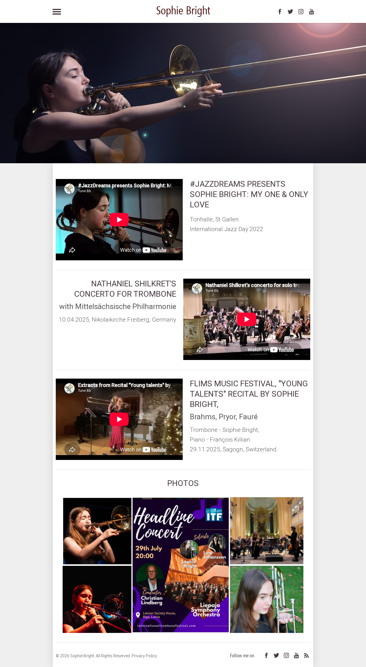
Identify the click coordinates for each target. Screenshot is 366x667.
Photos (183, 483)
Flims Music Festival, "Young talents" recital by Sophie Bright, (249, 394)
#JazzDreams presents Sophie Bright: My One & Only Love (249, 194)
